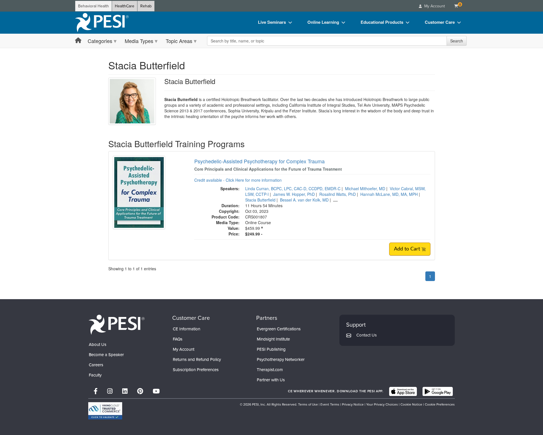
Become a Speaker (106, 355)
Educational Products (382, 22)
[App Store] (403, 391)
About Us (97, 344)
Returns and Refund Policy (197, 359)
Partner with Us (271, 380)
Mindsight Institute (273, 339)
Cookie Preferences (440, 404)
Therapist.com (270, 370)
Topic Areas (179, 40)
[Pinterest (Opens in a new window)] (140, 391)
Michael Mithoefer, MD (365, 188)
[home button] (78, 40)
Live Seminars (272, 22)
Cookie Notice (411, 404)
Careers (96, 365)
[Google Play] (438, 391)
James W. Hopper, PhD (294, 194)
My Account (183, 349)
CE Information (186, 329)
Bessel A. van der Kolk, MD (304, 200)
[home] (102, 22)
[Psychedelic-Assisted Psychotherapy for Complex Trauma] (139, 192)
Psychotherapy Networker (281, 359)
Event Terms (329, 404)
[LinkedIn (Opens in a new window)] (125, 391)
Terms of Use (308, 404)
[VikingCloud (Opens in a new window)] (105, 410)
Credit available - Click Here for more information (238, 180)
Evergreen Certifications (279, 329)
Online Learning (323, 22)
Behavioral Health (93, 6)
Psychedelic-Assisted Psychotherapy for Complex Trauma (259, 161)
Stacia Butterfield (260, 200)
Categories (100, 40)
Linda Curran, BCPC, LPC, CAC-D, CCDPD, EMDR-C (293, 188)
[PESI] (116, 324)
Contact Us (366, 335)
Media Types (139, 40)
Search (456, 41)
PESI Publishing (271, 349)
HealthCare (124, 6)
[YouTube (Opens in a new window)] (156, 391)
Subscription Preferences (196, 370)
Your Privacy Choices (382, 404)
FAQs (177, 339)
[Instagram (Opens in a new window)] (110, 391)
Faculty (95, 375)
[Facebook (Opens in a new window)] (95, 391)
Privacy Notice (353, 404)
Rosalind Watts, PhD (337, 194)
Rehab (146, 6)
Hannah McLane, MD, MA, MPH (389, 194)
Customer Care (440, 22)
